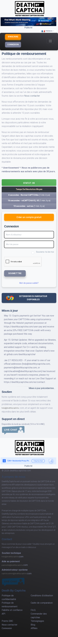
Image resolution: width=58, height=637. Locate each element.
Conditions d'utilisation (42, 595)
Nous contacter (32, 95)
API (3, 613)
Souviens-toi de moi (45, 252)
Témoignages (37, 621)
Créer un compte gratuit (29, 217)
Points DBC (7, 621)
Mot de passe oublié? (29, 283)
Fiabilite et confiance (12, 610)
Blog (33, 624)
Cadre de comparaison (42, 602)
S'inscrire (13, 37)
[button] (29, 182)
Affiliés (34, 628)
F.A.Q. (33, 610)
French (49, 31)
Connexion (13, 44)
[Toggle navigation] (50, 41)
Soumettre (15, 273)
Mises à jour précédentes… (42, 388)
